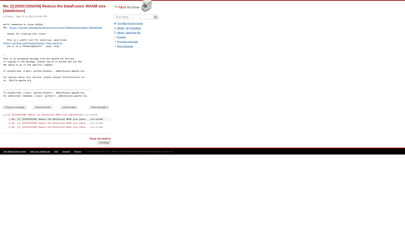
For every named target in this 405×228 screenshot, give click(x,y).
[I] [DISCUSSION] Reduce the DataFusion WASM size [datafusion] (45, 115)
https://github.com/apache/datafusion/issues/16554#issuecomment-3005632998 (55, 27)
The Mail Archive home (130, 23)
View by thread (42, 107)
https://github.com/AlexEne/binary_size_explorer (33, 43)
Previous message (15, 107)
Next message (98, 107)
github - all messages (129, 28)
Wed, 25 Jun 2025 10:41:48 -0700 (31, 16)
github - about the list (128, 32)
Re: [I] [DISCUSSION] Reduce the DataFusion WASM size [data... (50, 123)
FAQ (56, 151)
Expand (121, 37)
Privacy (77, 151)
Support (66, 151)
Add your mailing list (40, 151)
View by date (69, 107)
